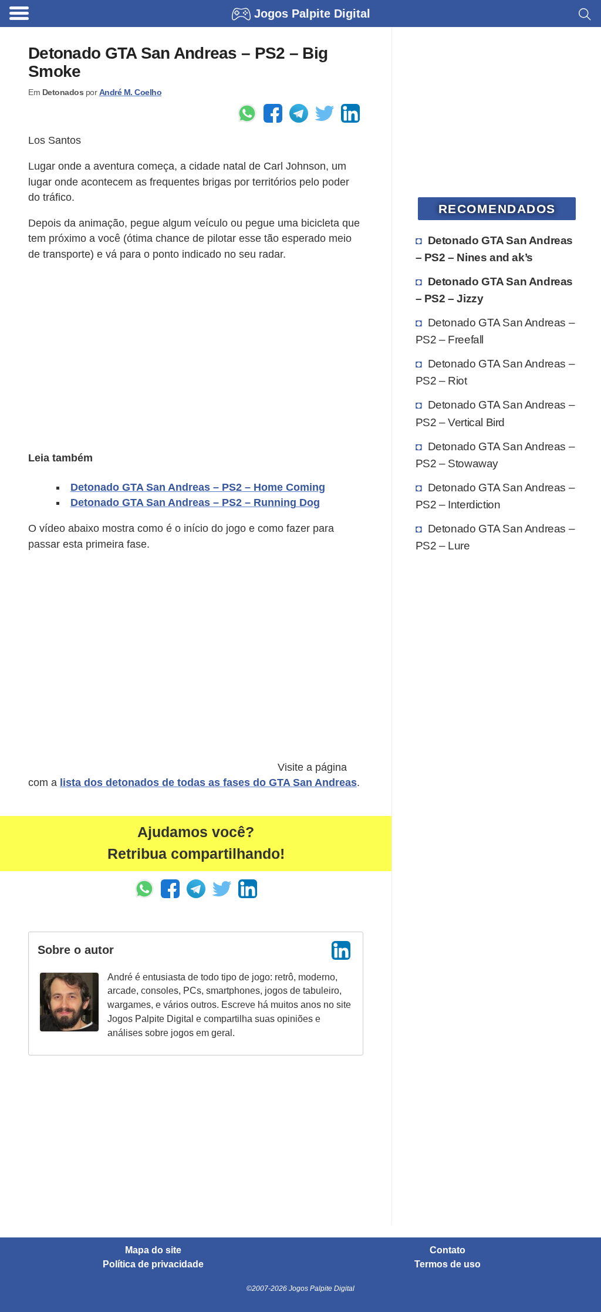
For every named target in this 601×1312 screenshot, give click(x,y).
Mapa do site (153, 1250)
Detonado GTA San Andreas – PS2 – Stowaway (495, 455)
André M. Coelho (130, 92)
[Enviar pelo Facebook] (273, 113)
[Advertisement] (195, 354)
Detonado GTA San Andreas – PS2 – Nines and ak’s (494, 249)
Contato (447, 1250)
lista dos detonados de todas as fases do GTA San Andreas (208, 782)
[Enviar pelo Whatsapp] (247, 113)
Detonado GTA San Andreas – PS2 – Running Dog (195, 502)
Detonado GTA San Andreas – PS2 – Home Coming (197, 487)
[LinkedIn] (341, 950)
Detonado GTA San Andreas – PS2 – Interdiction (495, 496)
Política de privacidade (153, 1264)
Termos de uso (447, 1264)
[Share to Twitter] (324, 113)
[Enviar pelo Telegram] (298, 113)
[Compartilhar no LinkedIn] (350, 113)
